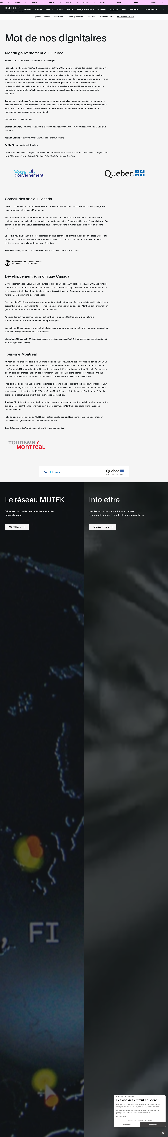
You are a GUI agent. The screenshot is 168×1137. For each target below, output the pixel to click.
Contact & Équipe (107, 16)
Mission (47, 16)
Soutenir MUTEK (60, 16)
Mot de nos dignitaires (125, 16)
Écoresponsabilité (76, 16)
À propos (37, 16)
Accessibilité (92, 16)
